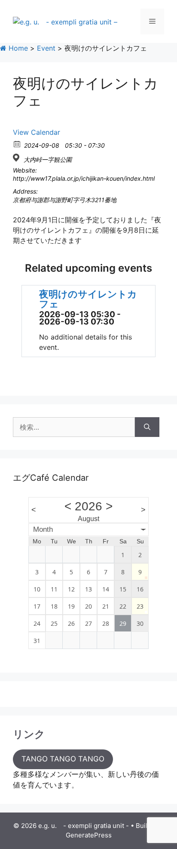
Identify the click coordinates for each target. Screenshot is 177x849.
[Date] (17, 143)
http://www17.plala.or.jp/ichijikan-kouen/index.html (84, 178)
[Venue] (17, 158)
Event (46, 48)
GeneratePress (89, 835)
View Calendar (36, 132)
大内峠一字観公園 (48, 159)
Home (17, 48)
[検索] (147, 427)
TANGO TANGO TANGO (62, 759)
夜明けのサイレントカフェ (88, 298)
